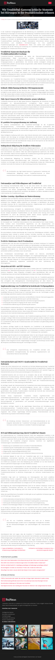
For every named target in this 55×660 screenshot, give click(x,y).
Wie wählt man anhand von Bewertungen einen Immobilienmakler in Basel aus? (23, 563)
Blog (3, 19)
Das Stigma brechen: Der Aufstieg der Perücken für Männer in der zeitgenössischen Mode (26, 586)
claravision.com (23, 45)
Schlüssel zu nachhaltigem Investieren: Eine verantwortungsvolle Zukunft (41, 549)
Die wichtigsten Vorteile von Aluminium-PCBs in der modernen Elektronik (21, 567)
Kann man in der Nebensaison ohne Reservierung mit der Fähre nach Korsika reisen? (24, 560)
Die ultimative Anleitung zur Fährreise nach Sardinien (15, 583)
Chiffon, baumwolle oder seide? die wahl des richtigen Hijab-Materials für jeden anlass (25, 578)
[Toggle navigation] (50, 3)
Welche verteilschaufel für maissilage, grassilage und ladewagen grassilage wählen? (24, 565)
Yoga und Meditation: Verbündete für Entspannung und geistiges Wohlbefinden (13, 549)
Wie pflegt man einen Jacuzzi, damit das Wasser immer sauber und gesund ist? (23, 570)
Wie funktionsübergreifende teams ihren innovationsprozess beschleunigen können (24, 581)
